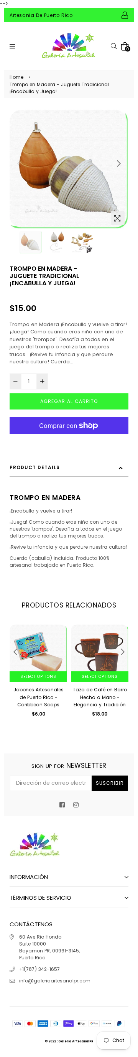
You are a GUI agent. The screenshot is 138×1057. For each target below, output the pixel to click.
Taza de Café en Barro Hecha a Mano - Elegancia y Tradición (100, 697)
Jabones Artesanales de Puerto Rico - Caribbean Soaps (38, 697)
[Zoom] (118, 218)
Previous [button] (19, 163)
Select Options (38, 676)
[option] (69, 169)
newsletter (68, 765)
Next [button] (119, 163)
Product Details (35, 467)
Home (16, 77)
